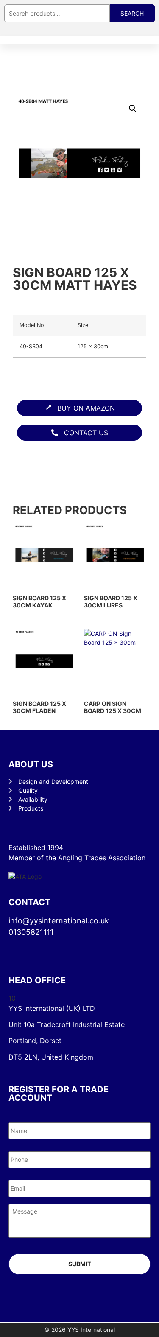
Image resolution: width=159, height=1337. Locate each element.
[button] (132, 108)
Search (132, 13)
